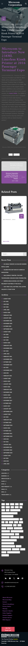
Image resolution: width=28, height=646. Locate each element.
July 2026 (5, 301)
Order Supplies (7, 613)
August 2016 (7, 414)
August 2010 (7, 455)
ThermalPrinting (6, 549)
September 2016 (7, 411)
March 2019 (6, 386)
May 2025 (5, 340)
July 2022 (5, 367)
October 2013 (7, 431)
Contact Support (7, 615)
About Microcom (7, 597)
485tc (16, 507)
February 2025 (7, 345)
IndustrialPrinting (7, 525)
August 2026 (7, 298)
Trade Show (18, 24)
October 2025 (7, 326)
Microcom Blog (7, 600)
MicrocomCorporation (17, 531)
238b (3, 504)
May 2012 (5, 442)
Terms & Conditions (8, 604)
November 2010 (7, 450)
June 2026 (6, 304)
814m (3, 510)
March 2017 (6, 406)
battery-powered (15, 510)
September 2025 (7, 329)
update (4, 552)
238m (7, 504)
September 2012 (7, 436)
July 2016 (5, 417)
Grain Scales (6, 478)
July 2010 (5, 458)
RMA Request (6, 620)
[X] (14, 578)
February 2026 (7, 315)
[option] (14, 221)
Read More (6, 241)
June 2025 (6, 337)
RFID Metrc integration (7, 543)
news (17, 534)
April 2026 (6, 309)
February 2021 (7, 375)
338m (17, 504)
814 (21, 507)
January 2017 (7, 409)
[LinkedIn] (5, 578)
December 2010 (7, 447)
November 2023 (7, 359)
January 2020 (7, 384)
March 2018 (6, 395)
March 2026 (6, 312)
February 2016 (7, 420)
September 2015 (7, 425)
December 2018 (7, 392)
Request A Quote (8, 611)
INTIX (3, 484)
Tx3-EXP (23, 549)
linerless (16, 154)
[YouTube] (18, 578)
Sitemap (5, 608)
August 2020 (7, 378)
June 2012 (6, 439)
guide (16, 522)
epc (3, 522)
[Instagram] (22, 578)
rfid (22, 537)
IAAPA (3, 481)
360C (21, 504)
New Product (5, 24)
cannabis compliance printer (9, 513)
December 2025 (7, 320)
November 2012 (7, 433)
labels (4, 528)
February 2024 (7, 356)
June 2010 (6, 461)
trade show (16, 549)
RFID (3, 492)
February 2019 (7, 389)
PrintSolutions (15, 537)
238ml (10, 154)
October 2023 (7, 362)
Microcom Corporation (8, 534)
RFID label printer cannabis (9, 540)
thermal (18, 546)
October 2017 (7, 403)
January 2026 (7, 318)
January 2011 (7, 444)
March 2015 (6, 428)
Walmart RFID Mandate (13, 552)
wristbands (5, 555)
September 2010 (7, 453)
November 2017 (7, 400)
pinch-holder (5, 537)
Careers (5, 602)
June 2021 (6, 373)
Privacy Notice (7, 606)
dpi (21, 519)
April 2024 (6, 353)
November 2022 (7, 364)
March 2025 (6, 342)
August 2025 (7, 331)
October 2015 (7, 422)
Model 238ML (13, 93)
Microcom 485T (5, 531)
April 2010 (6, 464)
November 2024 (7, 348)
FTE (6, 522)
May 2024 (5, 351)
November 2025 (7, 323)
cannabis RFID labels (7, 516)
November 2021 (7, 370)
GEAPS (11, 522)
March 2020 (6, 381)
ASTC (7, 510)
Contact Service (7, 617)
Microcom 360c (18, 528)
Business (5, 476)
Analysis (5, 473)
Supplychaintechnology (8, 546)
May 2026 (5, 307)
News (12, 24)
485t (12, 507)
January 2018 (7, 397)
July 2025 (5, 334)
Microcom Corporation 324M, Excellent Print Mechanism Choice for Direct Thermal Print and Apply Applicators (14, 230)
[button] (26, 3)
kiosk (19, 525)
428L (3, 507)
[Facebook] (9, 578)
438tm (7, 507)
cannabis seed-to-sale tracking (10, 519)
